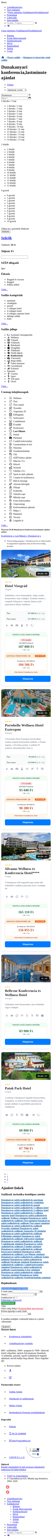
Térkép (10, 85)
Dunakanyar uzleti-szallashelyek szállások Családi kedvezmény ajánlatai (25, 1264)
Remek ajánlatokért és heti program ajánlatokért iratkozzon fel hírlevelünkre (22, 1468)
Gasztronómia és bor (22, 444)
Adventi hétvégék (21, 484)
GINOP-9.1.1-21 (17, 1457)
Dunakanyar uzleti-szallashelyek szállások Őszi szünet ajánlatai (25, 1221)
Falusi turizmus (17, 363)
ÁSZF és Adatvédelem (17, 1476)
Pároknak (17, 438)
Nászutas (11, 371)
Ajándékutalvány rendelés (21, 1343)
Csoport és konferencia (23, 477)
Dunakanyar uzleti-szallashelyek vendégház (22, 1202)
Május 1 (17, 510)
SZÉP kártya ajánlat (22, 457)
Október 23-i (19, 471)
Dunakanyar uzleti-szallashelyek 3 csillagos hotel (24, 1207)
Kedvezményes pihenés (24, 507)
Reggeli (10, 282)
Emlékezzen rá (8, 1297)
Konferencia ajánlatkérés (20, 1336)
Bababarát (15, 345)
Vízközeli (14, 342)
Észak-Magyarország (16, 38)
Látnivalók (12, 17)
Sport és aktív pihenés (23, 474)
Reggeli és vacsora (15, 279)
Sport (13, 376)
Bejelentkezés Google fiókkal (14, 1288)
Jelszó (4, 1294)
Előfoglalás (18, 414)
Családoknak (19, 421)
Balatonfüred (13, 46)
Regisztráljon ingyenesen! (30, 1308)
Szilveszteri (18, 418)
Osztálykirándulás (21, 451)
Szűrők (6, 238)
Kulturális (17, 491)
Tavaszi (16, 517)
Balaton (10, 35)
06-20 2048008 (18, 1433)
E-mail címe (6, 1291)
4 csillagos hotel (14, 311)
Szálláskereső (42, 12)
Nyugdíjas (15, 348)
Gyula (10, 51)
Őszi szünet (18, 405)
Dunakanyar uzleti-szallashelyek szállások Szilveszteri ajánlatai (22, 1237)
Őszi (15, 401)
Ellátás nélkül (13, 284)
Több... (4, 289)
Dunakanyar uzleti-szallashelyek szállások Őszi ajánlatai (24, 1219)
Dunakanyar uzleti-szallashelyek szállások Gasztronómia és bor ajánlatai (21, 1268)
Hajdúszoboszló (14, 41)
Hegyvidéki (15, 361)
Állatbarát (15, 350)
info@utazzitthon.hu (21, 1440)
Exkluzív (14, 368)
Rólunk (12, 1426)
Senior (16, 434)
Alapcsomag (19, 504)
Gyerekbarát (16, 366)
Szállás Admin (15, 1392)
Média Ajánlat (15, 1405)
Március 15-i (19, 461)
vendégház (12, 303)
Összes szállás (13, 57)
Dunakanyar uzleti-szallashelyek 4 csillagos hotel (24, 1210)
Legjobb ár (18, 520)
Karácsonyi (18, 428)
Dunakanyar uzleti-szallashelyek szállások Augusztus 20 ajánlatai (23, 1229)
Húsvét (16, 464)
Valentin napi (19, 494)
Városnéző (15, 358)
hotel (9, 319)
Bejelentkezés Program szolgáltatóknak (27, 1412)
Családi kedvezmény (22, 441)
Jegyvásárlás (12, 20)
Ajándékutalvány (15, 7)
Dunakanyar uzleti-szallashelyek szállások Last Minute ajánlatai (23, 1253)
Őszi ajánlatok (13, 10)
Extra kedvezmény (21, 500)
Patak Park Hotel (18, 1088)
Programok (12, 15)
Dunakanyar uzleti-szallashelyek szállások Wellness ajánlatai (24, 1216)
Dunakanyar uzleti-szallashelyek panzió (20, 1205)
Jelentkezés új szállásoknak (21, 1398)
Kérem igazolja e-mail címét (14, 1311)
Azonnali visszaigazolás (21, 335)
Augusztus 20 (19, 411)
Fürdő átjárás (16, 353)
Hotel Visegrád (16, 586)
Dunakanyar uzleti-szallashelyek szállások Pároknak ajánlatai (21, 1260)
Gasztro (14, 373)
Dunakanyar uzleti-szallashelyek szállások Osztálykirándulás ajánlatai (25, 1276)
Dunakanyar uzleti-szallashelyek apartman (22, 1200)
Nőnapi (16, 487)
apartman (11, 300)
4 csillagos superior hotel (18, 313)
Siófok (10, 48)
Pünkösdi (17, 514)
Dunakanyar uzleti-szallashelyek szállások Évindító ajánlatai (22, 1245)
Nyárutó (17, 467)
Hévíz (9, 43)
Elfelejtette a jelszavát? (11, 1300)
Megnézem (28, 679)
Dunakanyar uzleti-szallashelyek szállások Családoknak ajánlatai (21, 1242)
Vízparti (14, 340)
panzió (10, 306)
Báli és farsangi (20, 481)
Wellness (14, 337)
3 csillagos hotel (14, 308)
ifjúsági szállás (13, 316)
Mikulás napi (19, 497)
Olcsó (13, 381)
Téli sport (14, 379)
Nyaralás (17, 408)
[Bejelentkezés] (8, 26)
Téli (15, 454)
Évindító (17, 424)
